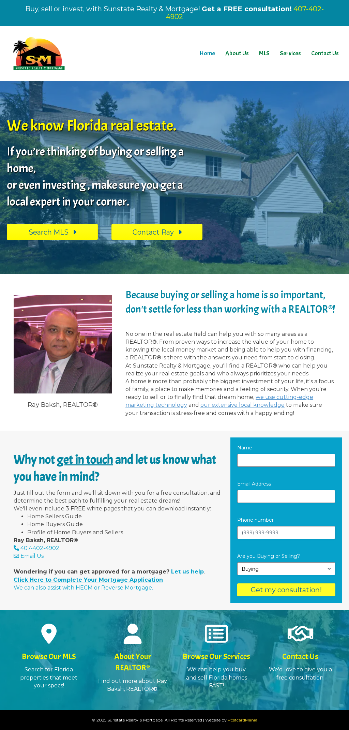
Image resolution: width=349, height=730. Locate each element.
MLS (264, 53)
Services (290, 53)
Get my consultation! (286, 590)
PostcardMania (242, 719)
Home (207, 53)
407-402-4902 (39, 548)
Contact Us (325, 53)
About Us (237, 53)
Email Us (31, 556)
